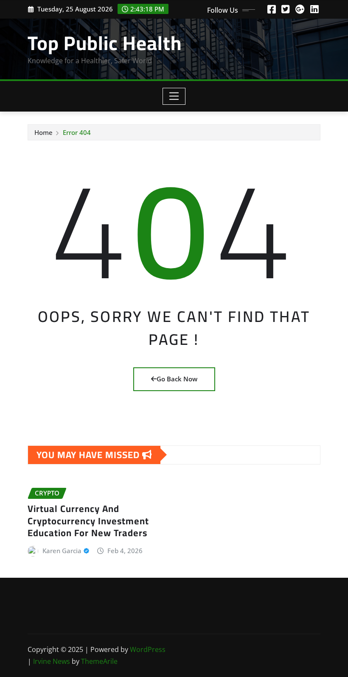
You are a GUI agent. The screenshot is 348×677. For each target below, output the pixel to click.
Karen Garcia (61, 550)
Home (43, 132)
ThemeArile (99, 661)
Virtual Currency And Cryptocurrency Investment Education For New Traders (88, 521)
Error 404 (77, 132)
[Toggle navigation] (174, 96)
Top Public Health (105, 43)
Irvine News (51, 661)
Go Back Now (177, 379)
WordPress (148, 649)
